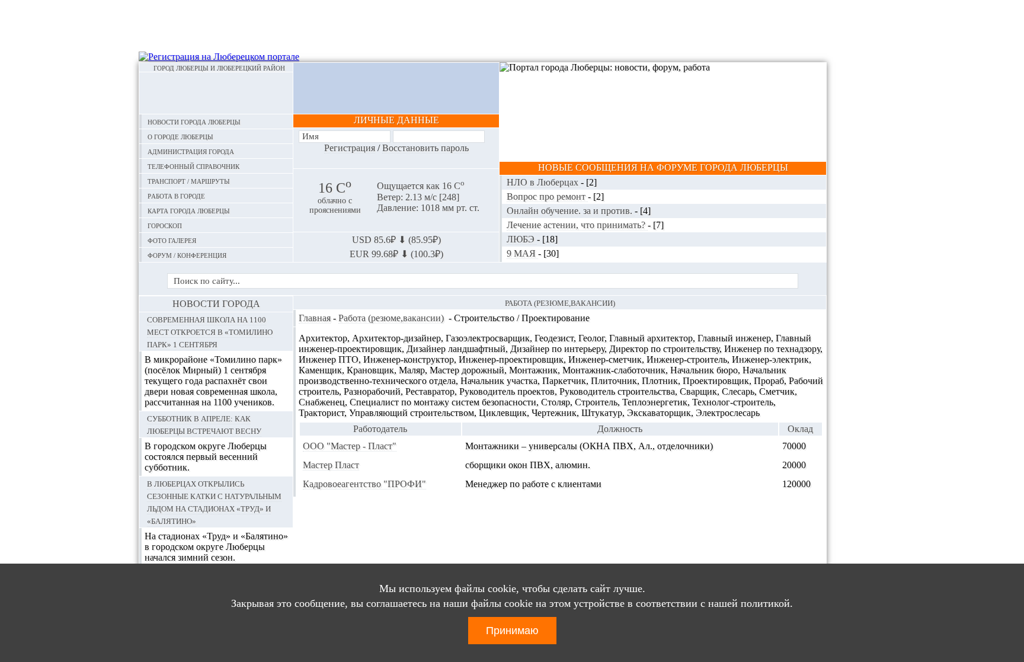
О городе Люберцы (180, 136)
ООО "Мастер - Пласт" (349, 446)
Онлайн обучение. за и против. (571, 211)
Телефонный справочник (193, 166)
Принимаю (512, 631)
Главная (315, 318)
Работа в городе (176, 195)
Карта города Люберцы (189, 210)
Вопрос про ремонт (547, 196)
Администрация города (191, 151)
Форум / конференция (187, 255)
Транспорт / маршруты (189, 180)
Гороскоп (165, 225)
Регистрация (349, 148)
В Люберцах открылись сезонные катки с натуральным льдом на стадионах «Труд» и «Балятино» (214, 501)
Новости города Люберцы (194, 121)
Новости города (216, 304)
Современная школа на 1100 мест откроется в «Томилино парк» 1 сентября (210, 331)
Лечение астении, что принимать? (577, 225)
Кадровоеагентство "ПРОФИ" (364, 484)
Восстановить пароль (425, 148)
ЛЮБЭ (522, 239)
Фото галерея (172, 240)
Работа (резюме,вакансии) (391, 318)
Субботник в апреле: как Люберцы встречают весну (204, 424)
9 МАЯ (522, 253)
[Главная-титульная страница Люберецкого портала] (216, 93)
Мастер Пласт (331, 465)
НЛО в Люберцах (544, 182)
